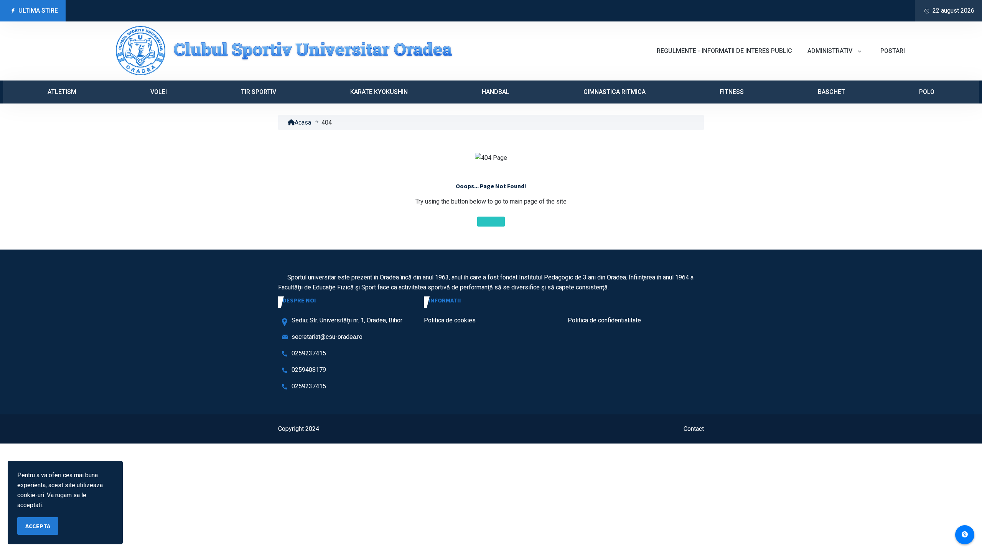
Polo (926, 91)
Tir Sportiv (258, 91)
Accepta (37, 526)
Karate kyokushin (379, 91)
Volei (158, 91)
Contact (694, 428)
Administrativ (830, 50)
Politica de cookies (450, 320)
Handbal (495, 91)
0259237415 (309, 353)
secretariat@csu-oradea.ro (327, 336)
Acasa (303, 122)
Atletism (62, 91)
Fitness (732, 91)
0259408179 (309, 369)
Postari (892, 50)
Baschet (831, 91)
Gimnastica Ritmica (614, 91)
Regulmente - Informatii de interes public (724, 50)
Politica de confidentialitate (604, 320)
